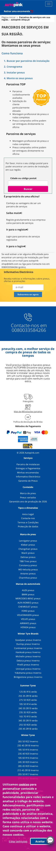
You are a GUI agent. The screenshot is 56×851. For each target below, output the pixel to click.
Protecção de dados (28, 526)
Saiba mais (13, 213)
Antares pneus (28, 573)
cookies (24, 784)
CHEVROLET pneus (28, 606)
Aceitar (40, 841)
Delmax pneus (28, 557)
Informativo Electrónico (28, 476)
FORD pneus (28, 610)
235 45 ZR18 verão (28, 728)
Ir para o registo (16, 229)
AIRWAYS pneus (28, 623)
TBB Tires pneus (28, 561)
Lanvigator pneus (28, 540)
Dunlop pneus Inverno (28, 644)
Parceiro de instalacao (28, 464)
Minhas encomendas (28, 472)
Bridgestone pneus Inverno (28, 677)
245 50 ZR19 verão (28, 708)
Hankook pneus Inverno (28, 652)
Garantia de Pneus (28, 480)
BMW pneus (28, 594)
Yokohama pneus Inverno (28, 672)
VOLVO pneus (28, 619)
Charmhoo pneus (28, 577)
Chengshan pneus (28, 548)
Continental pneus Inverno (28, 648)
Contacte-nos (28, 518)
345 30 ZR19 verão (28, 720)
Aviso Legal (28, 514)
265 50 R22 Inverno (28, 741)
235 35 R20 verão (28, 712)
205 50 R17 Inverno (28, 774)
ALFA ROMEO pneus (28, 602)
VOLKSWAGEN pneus (28, 615)
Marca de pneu (28, 493)
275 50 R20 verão (28, 699)
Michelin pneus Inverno (28, 656)
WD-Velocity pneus (28, 569)
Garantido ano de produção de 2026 (28, 501)
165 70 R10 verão (28, 716)
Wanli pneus (28, 552)
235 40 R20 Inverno (28, 753)
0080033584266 (29, 330)
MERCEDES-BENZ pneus (28, 598)
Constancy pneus (28, 565)
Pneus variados (28, 497)
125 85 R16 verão (28, 691)
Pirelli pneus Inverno (28, 664)
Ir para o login (14, 246)
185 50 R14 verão (28, 704)
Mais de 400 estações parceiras (28, 411)
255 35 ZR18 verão (28, 695)
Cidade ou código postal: (23, 178)
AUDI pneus (28, 590)
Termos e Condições (28, 522)
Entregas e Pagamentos (28, 468)
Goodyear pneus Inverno (28, 639)
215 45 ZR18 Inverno (28, 770)
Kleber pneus (28, 544)
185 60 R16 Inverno (28, 757)
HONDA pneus (28, 627)
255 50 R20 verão (28, 724)
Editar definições (18, 841)
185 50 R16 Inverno (28, 749)
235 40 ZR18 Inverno (28, 745)
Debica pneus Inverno (28, 660)
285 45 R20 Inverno (28, 766)
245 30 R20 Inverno (28, 762)
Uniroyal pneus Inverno (28, 668)
